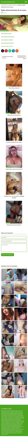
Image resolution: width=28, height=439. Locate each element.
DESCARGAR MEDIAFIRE (7, 37)
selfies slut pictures (5, 412)
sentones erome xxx (12, 415)
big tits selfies (4, 417)
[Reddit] (16, 50)
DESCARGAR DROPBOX (7, 43)
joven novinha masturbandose (8, 410)
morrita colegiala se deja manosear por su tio (11, 433)
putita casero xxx (18, 410)
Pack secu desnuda (5, 414)
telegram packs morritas (15, 425)
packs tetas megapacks (9, 413)
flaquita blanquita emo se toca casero (15, 429)
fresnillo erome (20, 415)
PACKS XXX (4, 5)
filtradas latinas (19, 431)
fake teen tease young (10, 431)
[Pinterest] (6, 50)
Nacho (5, 12)
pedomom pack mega (9, 423)
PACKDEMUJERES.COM (8, 2)
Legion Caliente (12, 5)
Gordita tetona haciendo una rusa (7, 57)
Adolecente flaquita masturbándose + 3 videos (21, 57)
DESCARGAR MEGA (6, 33)
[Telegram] (13, 50)
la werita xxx (10, 417)
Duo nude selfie (13, 412)
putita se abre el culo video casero (13, 420)
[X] (2, 50)
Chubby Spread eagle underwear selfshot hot (11, 426)
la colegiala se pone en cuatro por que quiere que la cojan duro (12, 417)
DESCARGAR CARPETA (7, 40)
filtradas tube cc (4, 434)
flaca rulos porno (12, 419)
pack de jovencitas (19, 413)
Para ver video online (7, 46)
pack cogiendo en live (16, 424)
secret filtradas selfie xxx (6, 430)
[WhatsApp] (9, 50)
